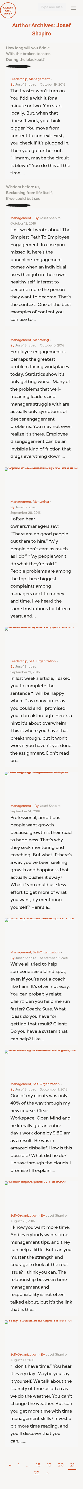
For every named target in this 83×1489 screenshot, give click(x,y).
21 (72, 1465)
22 (37, 1473)
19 (49, 1465)
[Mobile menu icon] (73, 8)
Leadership (18, 79)
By (23, 84)
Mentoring (41, 340)
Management (39, 79)
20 (61, 1465)
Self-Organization (42, 661)
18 (38, 1465)
